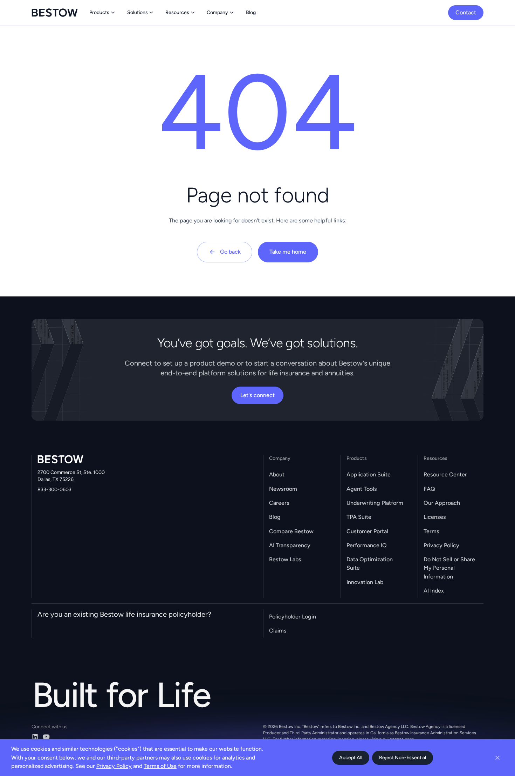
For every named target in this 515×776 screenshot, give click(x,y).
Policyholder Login (292, 616)
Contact (465, 12)
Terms (431, 531)
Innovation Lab (364, 582)
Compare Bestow (291, 531)
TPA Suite (358, 517)
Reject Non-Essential (402, 758)
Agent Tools (361, 489)
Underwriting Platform (374, 503)
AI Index (434, 590)
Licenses (435, 517)
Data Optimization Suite (369, 563)
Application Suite (368, 474)
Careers (279, 503)
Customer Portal (367, 531)
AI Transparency (289, 545)
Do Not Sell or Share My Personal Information (449, 568)
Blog (275, 517)
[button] (102, 12)
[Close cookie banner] (497, 757)
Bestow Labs (285, 559)
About (276, 474)
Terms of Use (160, 766)
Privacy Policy (441, 545)
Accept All (350, 758)
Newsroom (283, 489)
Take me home (287, 251)
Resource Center (445, 474)
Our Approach (442, 503)
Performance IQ (366, 545)
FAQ (429, 489)
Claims (278, 630)
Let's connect (257, 395)
